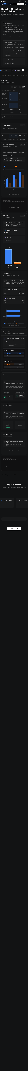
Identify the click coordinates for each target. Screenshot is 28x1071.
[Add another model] (26, 70)
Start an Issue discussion (20, 474)
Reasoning (4, 98)
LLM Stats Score (4, 94)
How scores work (22, 139)
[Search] (20, 1)
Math (3, 135)
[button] (9, 70)
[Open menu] (25, 1)
